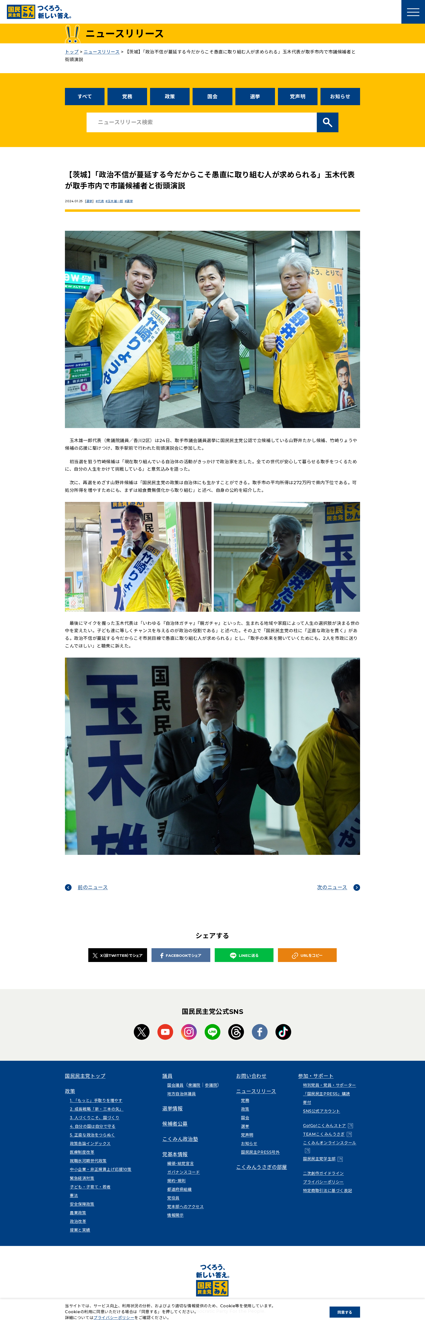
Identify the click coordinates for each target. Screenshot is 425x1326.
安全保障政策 (82, 1204)
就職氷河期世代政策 (88, 1161)
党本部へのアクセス (185, 1206)
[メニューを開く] (413, 12)
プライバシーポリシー (323, 1182)
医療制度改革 (82, 1152)
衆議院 (194, 1085)
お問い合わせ (251, 1076)
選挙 (255, 96)
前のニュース (93, 887)
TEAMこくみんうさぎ (327, 1134)
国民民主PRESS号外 (260, 1152)
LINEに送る (248, 955)
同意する (344, 1312)
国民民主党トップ (85, 1076)
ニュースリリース (256, 1091)
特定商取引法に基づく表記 (327, 1190)
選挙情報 (172, 1108)
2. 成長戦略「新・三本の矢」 (96, 1109)
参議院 (211, 1085)
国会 (212, 96)
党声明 (297, 96)
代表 (101, 201)
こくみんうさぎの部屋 (261, 1167)
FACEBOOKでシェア (183, 955)
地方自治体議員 (181, 1094)
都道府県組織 (179, 1189)
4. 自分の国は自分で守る (93, 1126)
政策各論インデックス (90, 1143)
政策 (170, 96)
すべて (84, 96)
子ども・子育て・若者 (90, 1187)
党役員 (173, 1198)
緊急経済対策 (82, 1178)
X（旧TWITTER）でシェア (121, 955)
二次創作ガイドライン (323, 1173)
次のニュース (332, 887)
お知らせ (340, 96)
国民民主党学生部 (323, 1159)
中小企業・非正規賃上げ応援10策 (101, 1169)
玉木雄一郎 (115, 201)
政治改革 (78, 1221)
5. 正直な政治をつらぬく (92, 1135)
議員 (167, 1076)
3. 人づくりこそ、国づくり (94, 1117)
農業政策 (78, 1212)
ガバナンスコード (183, 1172)
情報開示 (175, 1215)
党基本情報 (175, 1154)
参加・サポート (316, 1076)
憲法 (74, 1195)
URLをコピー (312, 955)
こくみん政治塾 (180, 1139)
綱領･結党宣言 (180, 1163)
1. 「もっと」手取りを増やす (96, 1100)
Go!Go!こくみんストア (328, 1125)
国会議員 (175, 1085)
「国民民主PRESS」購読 (326, 1094)
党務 (127, 96)
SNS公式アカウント (321, 1111)
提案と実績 (80, 1230)
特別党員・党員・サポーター (329, 1085)
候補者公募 (175, 1124)
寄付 (307, 1102)
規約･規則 (176, 1180)
